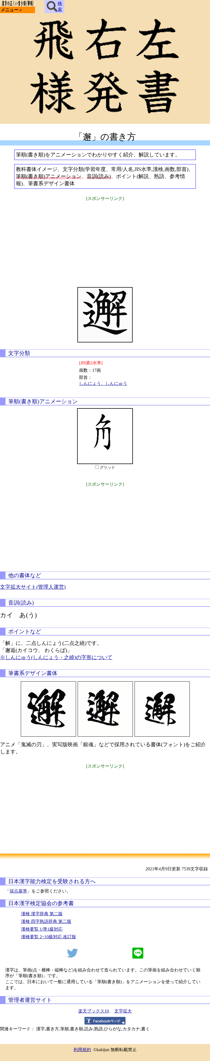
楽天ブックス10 (93, 1011)
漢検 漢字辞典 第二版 (42, 913)
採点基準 (18, 891)
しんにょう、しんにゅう (103, 383)
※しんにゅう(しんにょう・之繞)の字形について (56, 657)
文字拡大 (123, 1011)
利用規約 (82, 1049)
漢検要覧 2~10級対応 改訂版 (48, 936)
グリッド (107, 467)
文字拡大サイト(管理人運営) (33, 587)
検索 (60, 6)
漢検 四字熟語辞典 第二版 (46, 921)
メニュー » (11, 9)
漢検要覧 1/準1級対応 (42, 929)
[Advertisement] (105, 240)
